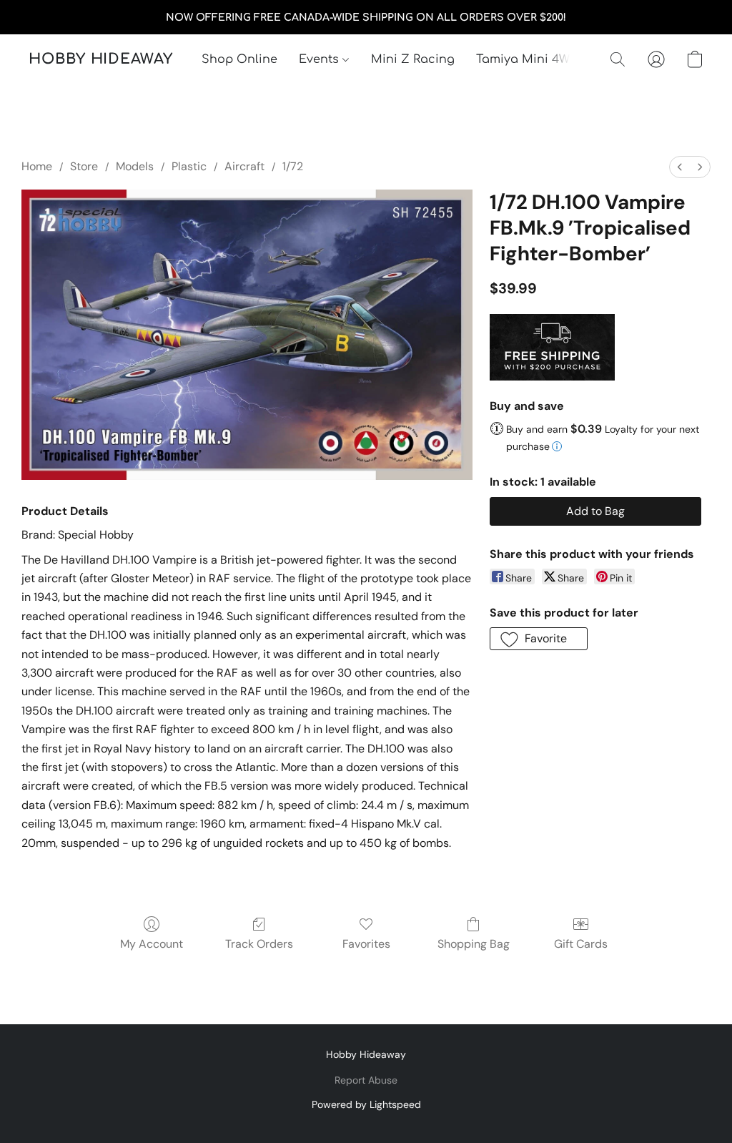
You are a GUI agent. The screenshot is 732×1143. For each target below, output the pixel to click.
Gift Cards (581, 943)
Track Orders (259, 943)
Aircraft (244, 166)
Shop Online (239, 59)
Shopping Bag (473, 943)
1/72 (292, 166)
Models (135, 166)
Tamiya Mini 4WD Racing (549, 59)
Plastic (189, 166)
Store (84, 166)
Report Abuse (366, 1080)
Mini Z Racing (413, 59)
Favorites (366, 943)
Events (320, 59)
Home (36, 166)
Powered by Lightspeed (366, 1104)
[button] (101, 59)
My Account (151, 943)
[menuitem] (680, 167)
